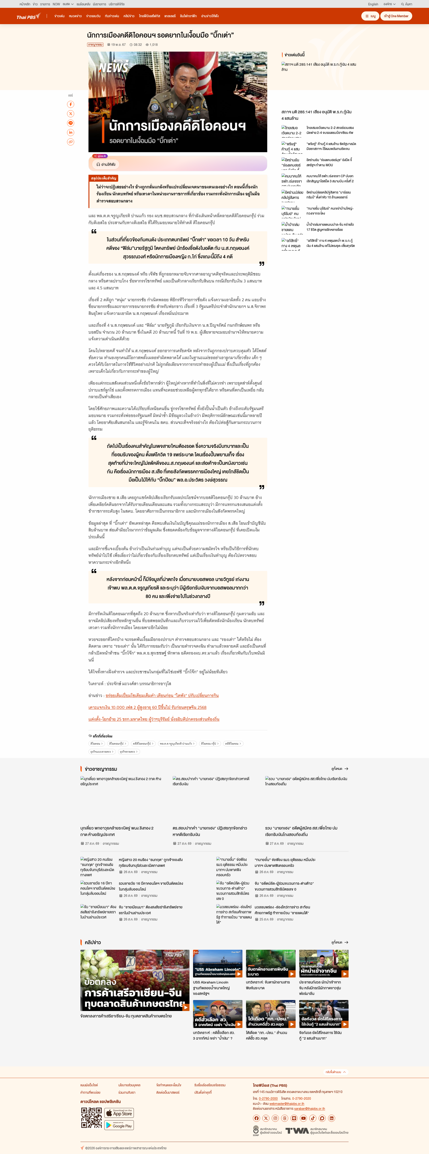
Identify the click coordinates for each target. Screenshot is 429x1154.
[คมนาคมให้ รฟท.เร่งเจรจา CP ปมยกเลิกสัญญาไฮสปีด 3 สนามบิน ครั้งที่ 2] (293, 179)
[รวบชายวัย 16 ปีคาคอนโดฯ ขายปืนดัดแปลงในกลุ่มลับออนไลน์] (98, 890)
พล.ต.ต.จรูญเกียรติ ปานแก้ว (176, 743)
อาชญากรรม (95, 44)
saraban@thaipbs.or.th (309, 1108)
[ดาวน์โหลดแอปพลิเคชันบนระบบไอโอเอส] (119, 1113)
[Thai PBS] (29, 16)
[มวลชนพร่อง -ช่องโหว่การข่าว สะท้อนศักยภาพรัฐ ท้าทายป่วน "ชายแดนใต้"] (234, 914)
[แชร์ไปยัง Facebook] (70, 104)
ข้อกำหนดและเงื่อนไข (168, 1085)
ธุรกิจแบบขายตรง (100, 751)
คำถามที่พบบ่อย (90, 1092)
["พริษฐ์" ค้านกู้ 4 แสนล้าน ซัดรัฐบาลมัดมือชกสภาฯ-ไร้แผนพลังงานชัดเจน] (293, 147)
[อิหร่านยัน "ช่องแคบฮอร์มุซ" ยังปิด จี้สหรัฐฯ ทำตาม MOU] (293, 163)
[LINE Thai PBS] (294, 1118)
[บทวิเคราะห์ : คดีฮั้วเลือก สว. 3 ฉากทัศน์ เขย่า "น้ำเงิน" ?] (217, 1014)
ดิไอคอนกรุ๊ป (116, 743)
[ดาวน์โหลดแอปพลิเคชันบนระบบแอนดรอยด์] (119, 1125)
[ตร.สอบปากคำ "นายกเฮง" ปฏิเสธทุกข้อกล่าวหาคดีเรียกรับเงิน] (214, 799)
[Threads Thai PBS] (284, 1118)
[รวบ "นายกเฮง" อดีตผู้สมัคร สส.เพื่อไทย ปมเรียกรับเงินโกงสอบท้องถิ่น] (307, 799)
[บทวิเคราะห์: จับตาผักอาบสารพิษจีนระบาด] (270, 963)
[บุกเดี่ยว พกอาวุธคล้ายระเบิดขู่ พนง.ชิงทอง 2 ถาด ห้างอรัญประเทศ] (122, 799)
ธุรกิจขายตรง (127, 751)
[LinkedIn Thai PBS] (331, 1118)
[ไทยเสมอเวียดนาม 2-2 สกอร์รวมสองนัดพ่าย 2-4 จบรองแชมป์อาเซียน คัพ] (293, 131)
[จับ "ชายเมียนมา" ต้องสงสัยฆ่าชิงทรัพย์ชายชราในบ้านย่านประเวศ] (98, 914)
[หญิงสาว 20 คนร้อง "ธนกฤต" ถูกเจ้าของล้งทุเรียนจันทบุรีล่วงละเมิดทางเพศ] (98, 867)
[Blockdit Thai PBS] (322, 1118)
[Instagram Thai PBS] (275, 1118)
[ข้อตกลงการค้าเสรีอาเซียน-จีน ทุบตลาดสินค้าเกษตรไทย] (134, 980)
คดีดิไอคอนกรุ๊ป (142, 743)
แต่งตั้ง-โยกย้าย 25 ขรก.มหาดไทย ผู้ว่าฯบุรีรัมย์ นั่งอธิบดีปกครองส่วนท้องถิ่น (153, 719)
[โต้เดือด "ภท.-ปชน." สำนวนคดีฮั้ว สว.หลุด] (270, 1014)
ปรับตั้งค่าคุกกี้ (203, 1092)
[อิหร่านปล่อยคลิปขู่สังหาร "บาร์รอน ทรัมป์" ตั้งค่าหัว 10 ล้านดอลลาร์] (293, 196)
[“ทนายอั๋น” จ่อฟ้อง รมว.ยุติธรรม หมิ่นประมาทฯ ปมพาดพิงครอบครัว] (234, 867)
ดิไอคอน (95, 743)
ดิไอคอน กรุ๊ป (208, 743)
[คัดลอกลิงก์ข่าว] (70, 141)
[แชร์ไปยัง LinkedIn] (70, 132)
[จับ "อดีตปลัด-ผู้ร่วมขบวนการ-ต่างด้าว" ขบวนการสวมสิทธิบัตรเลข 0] (234, 890)
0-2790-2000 (268, 1098)
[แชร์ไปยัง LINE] (70, 122)
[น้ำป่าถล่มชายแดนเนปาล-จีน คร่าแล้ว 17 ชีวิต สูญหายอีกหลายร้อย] (293, 228)
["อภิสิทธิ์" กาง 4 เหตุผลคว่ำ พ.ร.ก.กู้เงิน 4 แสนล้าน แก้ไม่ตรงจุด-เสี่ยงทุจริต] (293, 244)
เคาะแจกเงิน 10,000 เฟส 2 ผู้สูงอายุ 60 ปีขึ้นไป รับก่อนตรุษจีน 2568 (147, 707)
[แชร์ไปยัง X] (70, 113)
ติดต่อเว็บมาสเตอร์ (167, 1092)
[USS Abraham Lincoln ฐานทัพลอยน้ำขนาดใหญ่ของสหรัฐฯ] (217, 963)
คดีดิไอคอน (231, 743)
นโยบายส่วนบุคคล (129, 1085)
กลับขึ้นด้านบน (333, 1072)
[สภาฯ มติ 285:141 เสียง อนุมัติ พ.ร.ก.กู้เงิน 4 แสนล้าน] (322, 84)
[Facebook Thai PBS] (256, 1118)
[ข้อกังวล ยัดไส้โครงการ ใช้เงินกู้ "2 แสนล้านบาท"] (324, 1014)
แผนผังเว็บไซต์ (89, 1085)
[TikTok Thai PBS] (312, 1118)
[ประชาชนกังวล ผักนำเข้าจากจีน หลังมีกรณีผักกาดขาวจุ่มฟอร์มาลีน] (324, 963)
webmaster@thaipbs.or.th (286, 1103)
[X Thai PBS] (265, 1118)
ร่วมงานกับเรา (126, 1092)
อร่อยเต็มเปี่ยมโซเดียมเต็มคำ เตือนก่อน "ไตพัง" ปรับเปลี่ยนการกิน (162, 695)
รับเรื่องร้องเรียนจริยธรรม (209, 1085)
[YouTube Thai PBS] (303, 1118)
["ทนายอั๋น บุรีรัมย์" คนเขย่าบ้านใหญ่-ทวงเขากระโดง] (293, 212)
